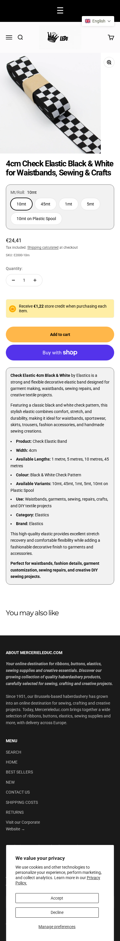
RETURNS (15, 812)
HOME (11, 762)
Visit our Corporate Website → (23, 825)
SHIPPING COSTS (22, 802)
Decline (57, 912)
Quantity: (14, 268)
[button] (98, 21)
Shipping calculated (43, 247)
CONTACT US (18, 792)
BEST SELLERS (19, 772)
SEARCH (13, 752)
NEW (10, 782)
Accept (57, 898)
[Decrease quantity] (13, 280)
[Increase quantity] (35, 280)
